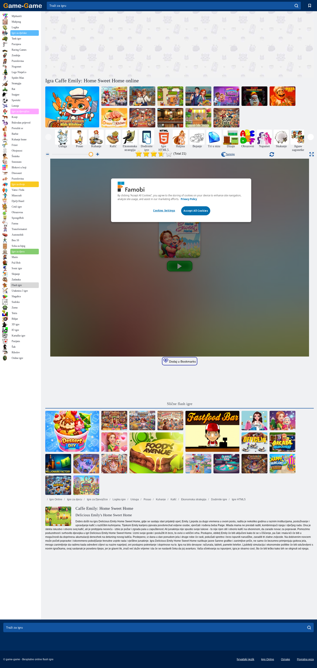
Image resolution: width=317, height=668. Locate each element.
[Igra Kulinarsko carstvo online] (114, 420)
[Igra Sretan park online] (282, 463)
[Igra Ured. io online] (254, 442)
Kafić (173, 499)
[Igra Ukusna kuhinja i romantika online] (226, 96)
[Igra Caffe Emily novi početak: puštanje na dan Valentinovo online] (114, 442)
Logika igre (119, 499)
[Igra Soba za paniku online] (86, 463)
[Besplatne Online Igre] (22, 5)
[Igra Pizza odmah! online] (282, 96)
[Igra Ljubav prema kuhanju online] (114, 96)
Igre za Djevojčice (97, 499)
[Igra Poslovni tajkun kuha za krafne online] (170, 420)
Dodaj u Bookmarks (182, 361)
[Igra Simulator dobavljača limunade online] (198, 117)
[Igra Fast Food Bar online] (212, 431)
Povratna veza (305, 659)
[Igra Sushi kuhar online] (170, 117)
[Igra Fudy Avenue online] (156, 452)
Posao (147, 499)
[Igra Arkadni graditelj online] (282, 442)
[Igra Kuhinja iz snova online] (114, 117)
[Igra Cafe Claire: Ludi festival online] (198, 96)
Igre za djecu (74, 499)
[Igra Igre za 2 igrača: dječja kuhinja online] (72, 106)
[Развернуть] (311, 154)
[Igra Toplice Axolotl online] (226, 463)
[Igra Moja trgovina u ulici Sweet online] (114, 463)
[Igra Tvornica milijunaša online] (58, 463)
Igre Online (55, 499)
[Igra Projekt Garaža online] (58, 485)
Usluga (134, 499)
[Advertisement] (112, 44)
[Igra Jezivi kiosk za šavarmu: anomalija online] (254, 96)
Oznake (285, 659)
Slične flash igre (179, 404)
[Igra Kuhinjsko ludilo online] (142, 117)
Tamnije (230, 154)
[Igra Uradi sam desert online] (72, 431)
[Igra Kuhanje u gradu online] (142, 420)
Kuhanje (160, 499)
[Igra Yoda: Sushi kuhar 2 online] (226, 117)
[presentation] (48, 137)
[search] (296, 6)
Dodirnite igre (218, 499)
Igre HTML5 (238, 499)
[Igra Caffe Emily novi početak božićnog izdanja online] (282, 420)
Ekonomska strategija (193, 499)
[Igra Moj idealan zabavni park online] (86, 485)
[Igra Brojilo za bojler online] (254, 463)
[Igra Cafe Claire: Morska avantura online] (142, 96)
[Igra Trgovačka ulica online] (254, 420)
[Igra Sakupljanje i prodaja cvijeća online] (198, 463)
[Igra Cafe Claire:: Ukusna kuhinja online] (170, 96)
